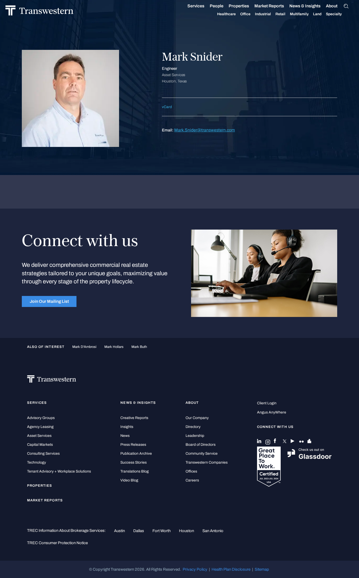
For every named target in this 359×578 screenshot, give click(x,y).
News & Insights (305, 6)
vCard (167, 107)
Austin (119, 531)
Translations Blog (134, 471)
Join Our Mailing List (49, 301)
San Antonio (212, 531)
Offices (191, 471)
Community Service (202, 453)
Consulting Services (43, 453)
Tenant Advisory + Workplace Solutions (59, 471)
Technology (36, 462)
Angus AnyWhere (271, 412)
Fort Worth (161, 531)
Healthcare (226, 14)
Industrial (263, 14)
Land (317, 14)
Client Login (266, 403)
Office (245, 14)
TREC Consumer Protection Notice (57, 543)
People (216, 6)
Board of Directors (201, 445)
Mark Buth (139, 347)
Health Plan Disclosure (231, 569)
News (125, 436)
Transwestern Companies (207, 462)
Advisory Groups (41, 418)
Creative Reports (134, 418)
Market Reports (269, 6)
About (331, 6)
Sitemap (262, 569)
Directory (193, 427)
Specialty (334, 14)
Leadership (195, 436)
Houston (186, 531)
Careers (192, 480)
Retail (280, 14)
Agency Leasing (40, 427)
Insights (126, 427)
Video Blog (129, 480)
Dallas (138, 531)
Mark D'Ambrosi (84, 347)
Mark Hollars (114, 347)
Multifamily (299, 14)
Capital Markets (40, 445)
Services (195, 6)
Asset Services (39, 436)
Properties (239, 6)
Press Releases (133, 445)
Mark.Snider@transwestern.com (204, 130)
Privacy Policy (195, 569)
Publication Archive (136, 453)
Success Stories (133, 462)
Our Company (197, 418)
